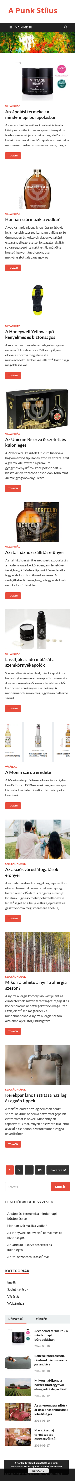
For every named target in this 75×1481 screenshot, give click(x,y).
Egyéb (11, 1282)
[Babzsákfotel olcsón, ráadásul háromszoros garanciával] (18, 1356)
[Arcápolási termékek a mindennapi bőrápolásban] (37, 83)
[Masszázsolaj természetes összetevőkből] (18, 1430)
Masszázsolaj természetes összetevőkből (45, 1434)
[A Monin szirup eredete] (37, 743)
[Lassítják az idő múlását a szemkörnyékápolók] (37, 631)
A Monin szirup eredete (28, 772)
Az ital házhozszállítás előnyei (34, 552)
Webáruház (12, 106)
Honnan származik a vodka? (32, 219)
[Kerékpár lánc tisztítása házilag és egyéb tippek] (37, 1066)
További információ (51, 1466)
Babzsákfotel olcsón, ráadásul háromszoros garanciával (50, 1360)
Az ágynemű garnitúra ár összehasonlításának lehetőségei (51, 1409)
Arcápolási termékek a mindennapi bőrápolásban (51, 1335)
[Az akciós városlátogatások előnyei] (37, 841)
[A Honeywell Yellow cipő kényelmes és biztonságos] (37, 303)
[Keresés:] (37, 1186)
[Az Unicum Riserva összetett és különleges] (37, 411)
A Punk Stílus (33, 10)
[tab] (15, 1319)
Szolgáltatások (15, 863)
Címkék (41, 1319)
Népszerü (15, 1319)
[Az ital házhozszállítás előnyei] (37, 523)
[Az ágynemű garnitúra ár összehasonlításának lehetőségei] (18, 1406)
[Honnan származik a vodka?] (37, 191)
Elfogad (38, 1470)
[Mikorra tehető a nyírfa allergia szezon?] (37, 953)
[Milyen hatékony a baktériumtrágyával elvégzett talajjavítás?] (18, 1381)
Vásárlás (11, 766)
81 (40, 1170)
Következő (58, 1170)
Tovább (11, 154)
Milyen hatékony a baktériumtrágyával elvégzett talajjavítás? (50, 1384)
